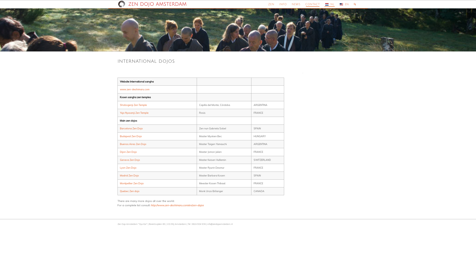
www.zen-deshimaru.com (134, 89)
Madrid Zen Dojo (129, 175)
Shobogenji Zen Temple (133, 104)
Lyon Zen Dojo (128, 167)
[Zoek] (354, 4)
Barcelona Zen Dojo (131, 128)
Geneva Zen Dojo (130, 159)
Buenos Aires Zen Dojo (133, 144)
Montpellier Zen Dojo (132, 183)
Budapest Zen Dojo (131, 136)
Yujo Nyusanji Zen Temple (134, 112)
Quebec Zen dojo (129, 191)
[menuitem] (271, 4)
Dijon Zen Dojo (128, 151)
